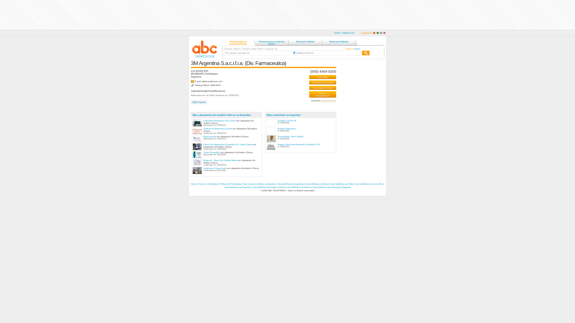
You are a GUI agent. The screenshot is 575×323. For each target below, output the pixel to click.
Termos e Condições (208, 184)
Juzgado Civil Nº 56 (286, 120)
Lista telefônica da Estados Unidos (268, 187)
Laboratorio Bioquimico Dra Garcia (219, 120)
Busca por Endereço (339, 42)
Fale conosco (249, 184)
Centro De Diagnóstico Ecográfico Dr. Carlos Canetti (228, 144)
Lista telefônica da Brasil (317, 184)
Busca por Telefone (305, 42)
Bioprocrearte (209, 136)
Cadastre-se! (348, 33)
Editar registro (199, 102)
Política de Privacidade (230, 184)
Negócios (346, 187)
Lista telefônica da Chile (341, 184)
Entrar (337, 33)
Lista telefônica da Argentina (290, 184)
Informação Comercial (322, 82)
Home (194, 184)
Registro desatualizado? (323, 94)
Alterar (357, 49)
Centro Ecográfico (212, 152)
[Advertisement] (287, 15)
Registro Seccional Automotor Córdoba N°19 (298, 144)
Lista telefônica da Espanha (237, 187)
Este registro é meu (322, 88)
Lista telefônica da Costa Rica (369, 184)
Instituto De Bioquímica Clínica (217, 128)
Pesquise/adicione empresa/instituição (238, 43)
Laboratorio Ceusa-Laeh (215, 168)
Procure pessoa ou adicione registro (272, 43)
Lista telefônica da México (298, 187)
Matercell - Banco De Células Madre (220, 160)
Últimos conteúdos (266, 184)
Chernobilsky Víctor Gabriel (290, 136)
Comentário (322, 77)
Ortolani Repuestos (286, 128)
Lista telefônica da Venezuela (327, 187)
